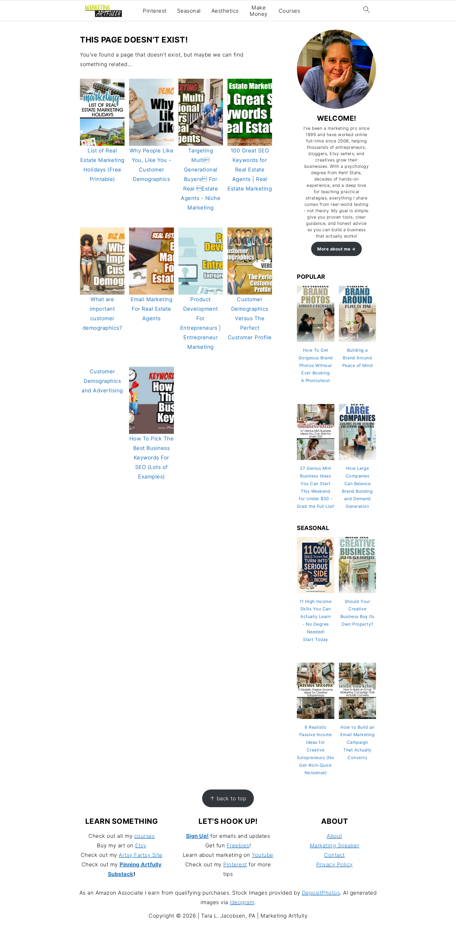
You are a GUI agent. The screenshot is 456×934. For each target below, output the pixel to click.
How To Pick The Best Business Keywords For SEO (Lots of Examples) (151, 457)
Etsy (140, 845)
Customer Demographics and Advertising (102, 381)
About (334, 836)
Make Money (259, 10)
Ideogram (242, 902)
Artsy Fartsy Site (141, 855)
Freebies (238, 845)
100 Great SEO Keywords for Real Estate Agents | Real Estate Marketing (249, 169)
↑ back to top (228, 798)
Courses (289, 11)
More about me (334, 249)
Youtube (262, 855)
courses (144, 836)
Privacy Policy (334, 864)
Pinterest (155, 11)
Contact (334, 855)
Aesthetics (225, 11)
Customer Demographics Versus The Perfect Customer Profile (250, 318)
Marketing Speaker (334, 845)
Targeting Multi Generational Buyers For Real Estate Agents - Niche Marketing (200, 179)
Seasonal (189, 11)
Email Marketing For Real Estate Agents (152, 309)
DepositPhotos (321, 893)
